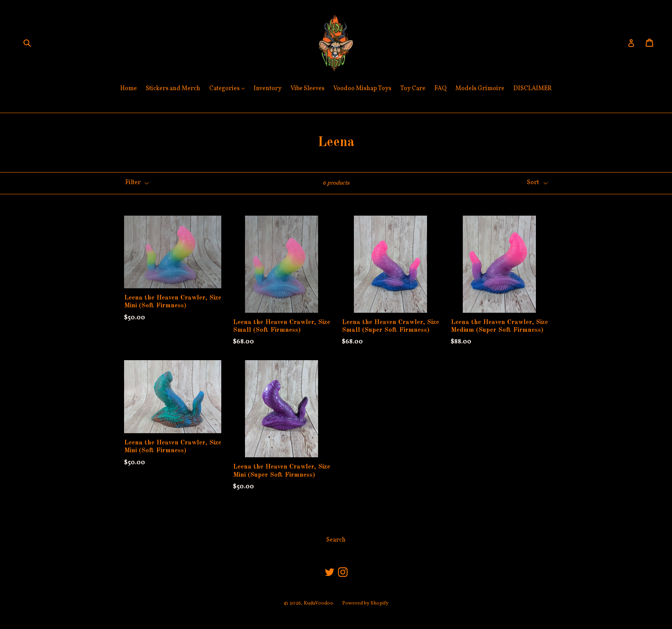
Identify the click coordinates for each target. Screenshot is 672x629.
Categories (228, 88)
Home (128, 88)
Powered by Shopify (365, 603)
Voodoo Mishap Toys (362, 88)
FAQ (440, 88)
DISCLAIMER (532, 88)
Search (336, 540)
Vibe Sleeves (307, 88)
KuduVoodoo (318, 603)
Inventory (268, 88)
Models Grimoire (479, 88)
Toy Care (412, 88)
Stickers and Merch (173, 88)
